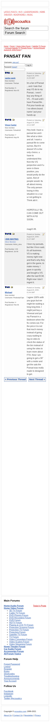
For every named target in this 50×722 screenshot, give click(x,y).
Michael (8, 292)
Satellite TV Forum (18, 634)
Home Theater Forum (14, 646)
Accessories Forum (14, 651)
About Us (8, 715)
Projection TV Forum (19, 630)
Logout (7, 666)
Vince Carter (11, 125)
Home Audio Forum (14, 606)
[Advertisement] (25, 490)
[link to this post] (12, 73)
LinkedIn (8, 696)
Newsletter (28, 715)
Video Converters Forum (20, 639)
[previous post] (7, 120)
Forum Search (15, 33)
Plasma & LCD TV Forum (21, 625)
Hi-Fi (20, 12)
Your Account (10, 681)
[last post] (9, 73)
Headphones (19, 15)
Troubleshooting (11, 676)
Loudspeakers (31, 12)
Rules (6, 671)
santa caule (10, 78)
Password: (10, 67)
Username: (11, 62)
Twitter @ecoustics (13, 698)
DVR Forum (15, 620)
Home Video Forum (13, 608)
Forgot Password (12, 664)
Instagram (8, 694)
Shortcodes (9, 674)
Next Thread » (37, 379)
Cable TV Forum (17, 613)
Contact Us (18, 715)
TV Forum (14, 637)
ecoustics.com (20, 711)
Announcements (11, 678)
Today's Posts (39, 606)
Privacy (38, 715)
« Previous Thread (15, 379)
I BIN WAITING (12, 239)
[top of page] (6, 73)
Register (8, 669)
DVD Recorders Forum (20, 618)
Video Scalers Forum (19, 642)
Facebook (8, 691)
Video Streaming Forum (20, 644)
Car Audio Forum (12, 649)
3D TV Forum (15, 610)
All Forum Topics (12, 654)
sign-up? (16, 62)
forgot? (14, 67)
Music (30, 15)
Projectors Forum (17, 632)
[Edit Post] (43, 73)
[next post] (7, 73)
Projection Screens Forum (21, 627)
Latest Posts (10, 12)
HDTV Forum (15, 622)
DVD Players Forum (18, 615)
